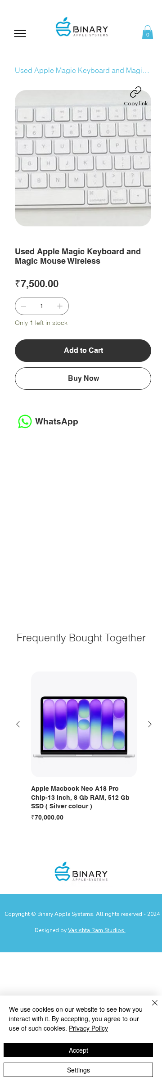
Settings (78, 1069)
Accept (78, 1049)
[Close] (149, 1008)
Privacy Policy (88, 1027)
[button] (147, 32)
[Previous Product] (18, 724)
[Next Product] (149, 724)
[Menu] (20, 34)
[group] (84, 747)
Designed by (80, 930)
